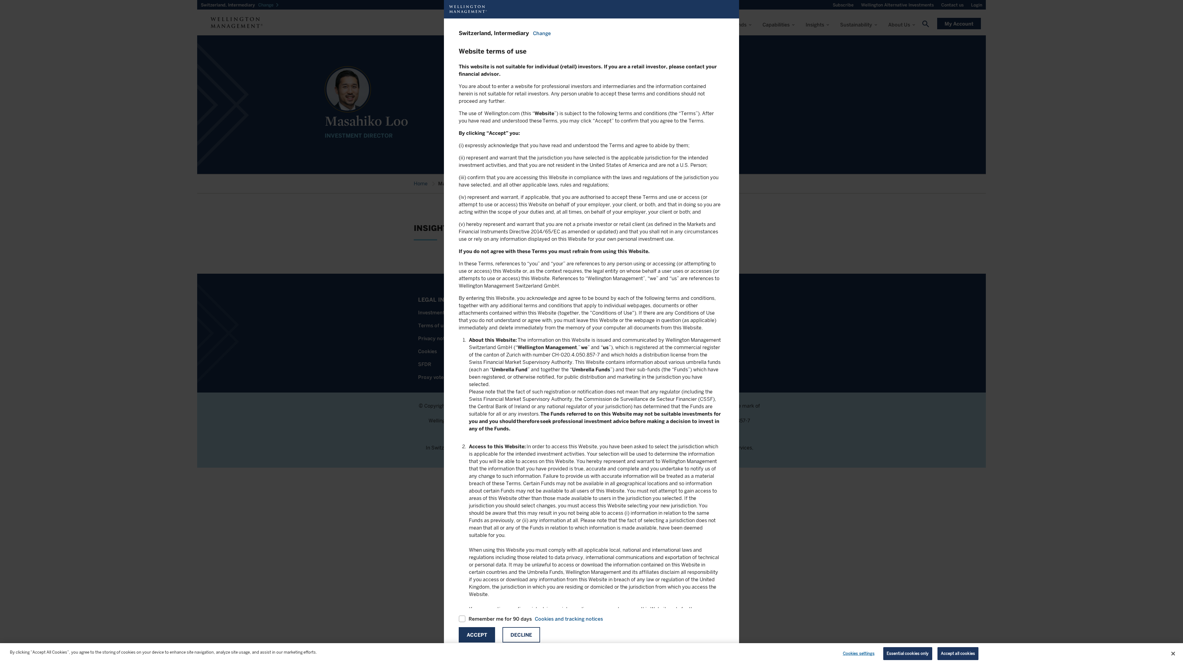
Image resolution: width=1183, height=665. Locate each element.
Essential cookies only (908, 653)
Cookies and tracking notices (569, 619)
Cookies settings (859, 653)
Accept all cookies (958, 653)
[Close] (1173, 653)
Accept (477, 635)
